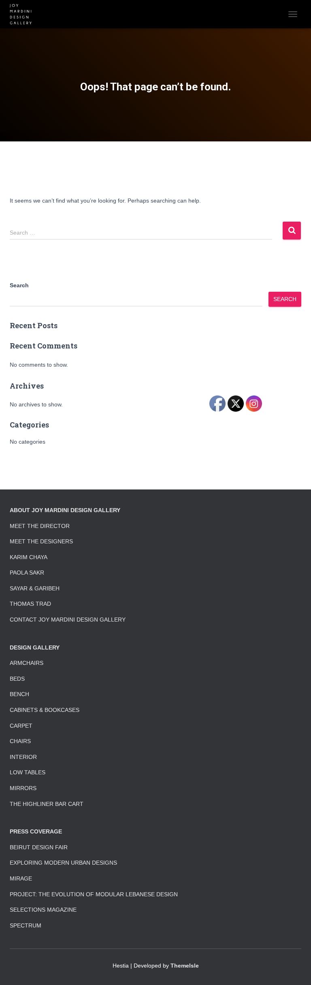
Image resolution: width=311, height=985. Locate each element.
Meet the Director (40, 526)
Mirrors (23, 788)
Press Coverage (36, 831)
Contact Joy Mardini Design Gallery (68, 619)
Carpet (21, 725)
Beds (17, 678)
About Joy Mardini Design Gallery (65, 510)
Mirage (21, 878)
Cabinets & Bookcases (44, 710)
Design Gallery (35, 647)
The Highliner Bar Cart (46, 804)
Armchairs (26, 663)
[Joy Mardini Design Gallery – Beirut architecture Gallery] (24, 14)
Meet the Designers (41, 541)
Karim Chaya (28, 557)
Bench (19, 694)
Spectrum (25, 925)
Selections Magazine (43, 909)
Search (19, 285)
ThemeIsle (184, 965)
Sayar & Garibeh (35, 588)
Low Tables (27, 772)
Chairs (20, 741)
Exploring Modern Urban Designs (63, 862)
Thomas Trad (30, 603)
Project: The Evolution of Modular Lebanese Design (94, 894)
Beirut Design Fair (39, 847)
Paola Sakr (27, 572)
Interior (23, 757)
